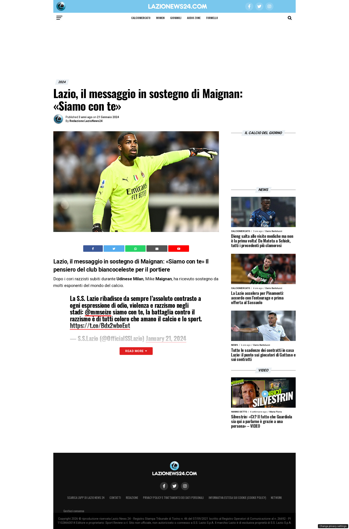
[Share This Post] (136, 248)
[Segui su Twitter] (174, 486)
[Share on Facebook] (93, 248)
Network (276, 497)
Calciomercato (140, 18)
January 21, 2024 (166, 338)
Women (160, 18)
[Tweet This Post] (114, 248)
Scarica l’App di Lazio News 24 (86, 497)
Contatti (115, 497)
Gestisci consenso (73, 511)
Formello (212, 18)
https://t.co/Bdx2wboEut (100, 325)
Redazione (132, 497)
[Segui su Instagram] (185, 486)
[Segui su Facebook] (164, 486)
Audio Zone (194, 18)
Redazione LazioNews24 (85, 121)
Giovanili (175, 18)
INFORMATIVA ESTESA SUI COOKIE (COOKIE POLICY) (237, 497)
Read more (134, 351)
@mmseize (98, 311)
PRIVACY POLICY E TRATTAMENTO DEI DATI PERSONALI (173, 497)
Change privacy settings (333, 526)
